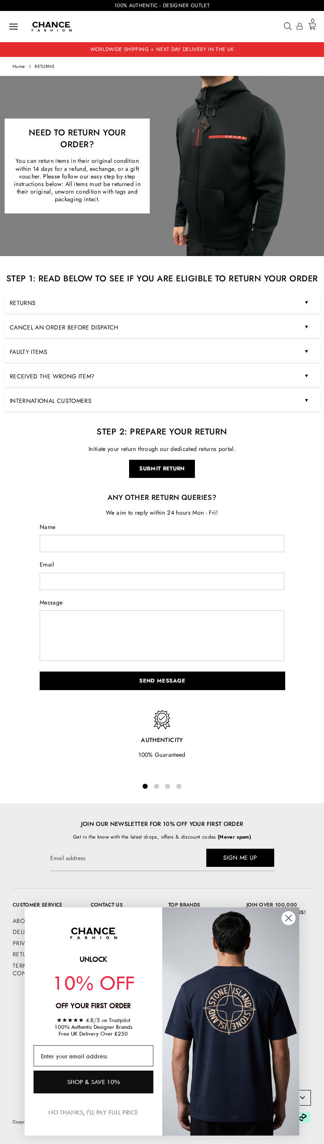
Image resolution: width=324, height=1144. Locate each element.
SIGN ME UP (240, 857)
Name (47, 527)
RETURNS (44, 67)
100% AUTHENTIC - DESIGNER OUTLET (162, 5)
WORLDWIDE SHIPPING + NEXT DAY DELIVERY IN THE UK (162, 49)
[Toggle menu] (13, 26)
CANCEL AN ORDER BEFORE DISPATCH (159, 327)
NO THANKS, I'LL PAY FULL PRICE (93, 1112)
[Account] (299, 27)
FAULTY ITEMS (159, 351)
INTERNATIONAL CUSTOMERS (159, 400)
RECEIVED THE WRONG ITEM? (159, 375)
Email (47, 564)
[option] (162, 166)
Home (18, 67)
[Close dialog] (288, 918)
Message (51, 602)
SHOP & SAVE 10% (93, 1082)
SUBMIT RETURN (162, 468)
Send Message (162, 681)
